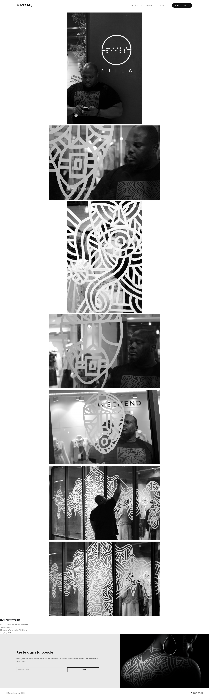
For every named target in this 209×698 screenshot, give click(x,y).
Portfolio (148, 5)
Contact (162, 5)
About (134, 5)
